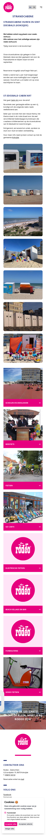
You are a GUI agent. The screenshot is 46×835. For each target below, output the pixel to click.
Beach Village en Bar (16, 609)
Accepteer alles (10, 824)
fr (34, 7)
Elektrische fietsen (15, 568)
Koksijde (15, 137)
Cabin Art (15, 100)
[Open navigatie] (41, 7)
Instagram (7, 797)
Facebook (7, 794)
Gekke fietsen (12, 692)
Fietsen (9, 485)
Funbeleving (12, 651)
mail (22, 779)
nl (30, 7)
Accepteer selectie (25, 824)
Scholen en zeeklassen (17, 403)
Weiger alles (9, 829)
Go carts (10, 527)
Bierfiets (10, 444)
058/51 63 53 (10, 775)
